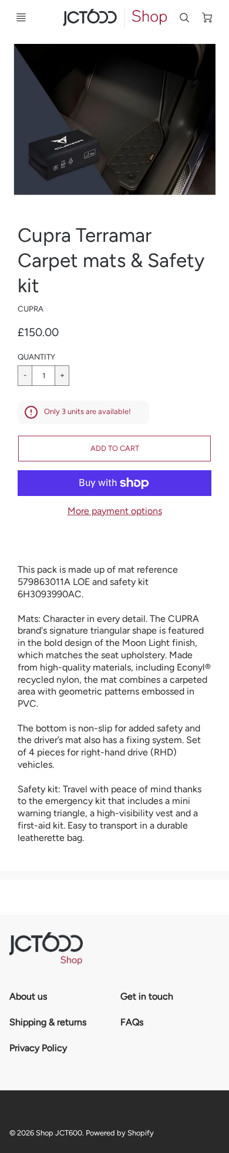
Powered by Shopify (120, 1132)
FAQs (131, 1022)
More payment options (115, 510)
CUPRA (30, 308)
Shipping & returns (47, 1022)
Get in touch (146, 996)
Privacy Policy (38, 1047)
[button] (114, 448)
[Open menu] (21, 17)
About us (28, 996)
